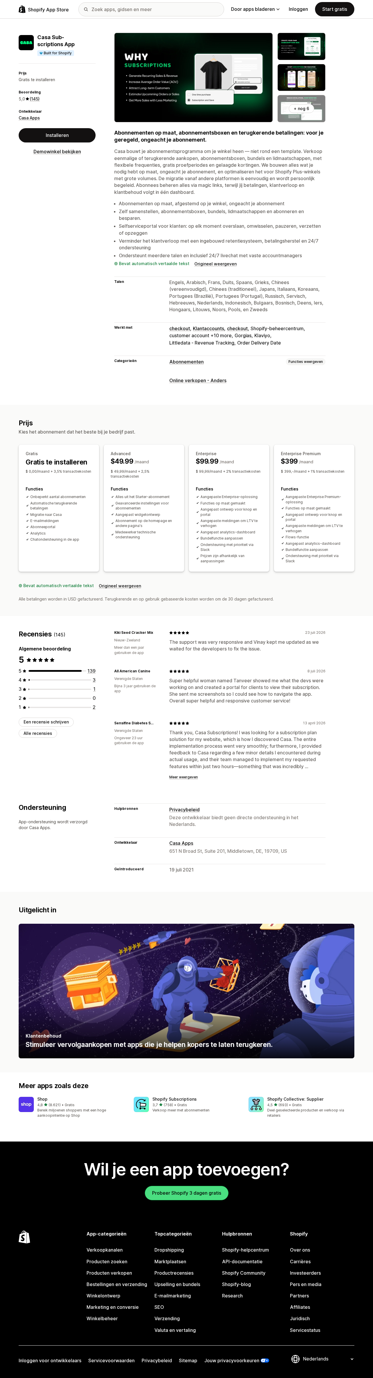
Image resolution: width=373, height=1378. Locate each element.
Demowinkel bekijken (57, 151)
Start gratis (334, 9)
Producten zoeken (107, 1261)
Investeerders (305, 1273)
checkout (179, 328)
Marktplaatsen (170, 1261)
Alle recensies (38, 733)
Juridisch (300, 1318)
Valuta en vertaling (175, 1330)
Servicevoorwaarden (111, 1360)
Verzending (167, 1318)
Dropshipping (169, 1250)
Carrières (300, 1261)
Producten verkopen (109, 1273)
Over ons (300, 1250)
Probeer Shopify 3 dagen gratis (186, 1193)
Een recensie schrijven (46, 721)
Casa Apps (29, 117)
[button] (71, 1107)
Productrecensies (173, 1273)
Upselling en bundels (177, 1284)
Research (232, 1296)
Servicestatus (305, 1330)
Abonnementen (186, 362)
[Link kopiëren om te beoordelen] (156, 632)
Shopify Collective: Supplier (295, 1099)
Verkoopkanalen (105, 1250)
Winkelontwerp (103, 1296)
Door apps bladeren (253, 9)
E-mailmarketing (172, 1296)
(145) (35, 98)
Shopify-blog (236, 1284)
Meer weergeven (183, 777)
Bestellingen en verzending (117, 1284)
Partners (299, 1296)
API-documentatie (242, 1261)
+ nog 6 (301, 108)
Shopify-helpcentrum (245, 1250)
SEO (159, 1307)
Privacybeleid (184, 809)
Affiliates (300, 1307)
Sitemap (188, 1360)
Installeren (57, 135)
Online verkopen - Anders (197, 380)
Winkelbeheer (102, 1318)
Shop (42, 1099)
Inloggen (298, 9)
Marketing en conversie (113, 1307)
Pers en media (305, 1284)
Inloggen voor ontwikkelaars (50, 1360)
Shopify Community (243, 1273)
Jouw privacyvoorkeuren (231, 1360)
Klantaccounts (208, 328)
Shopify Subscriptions (174, 1099)
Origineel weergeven (215, 263)
